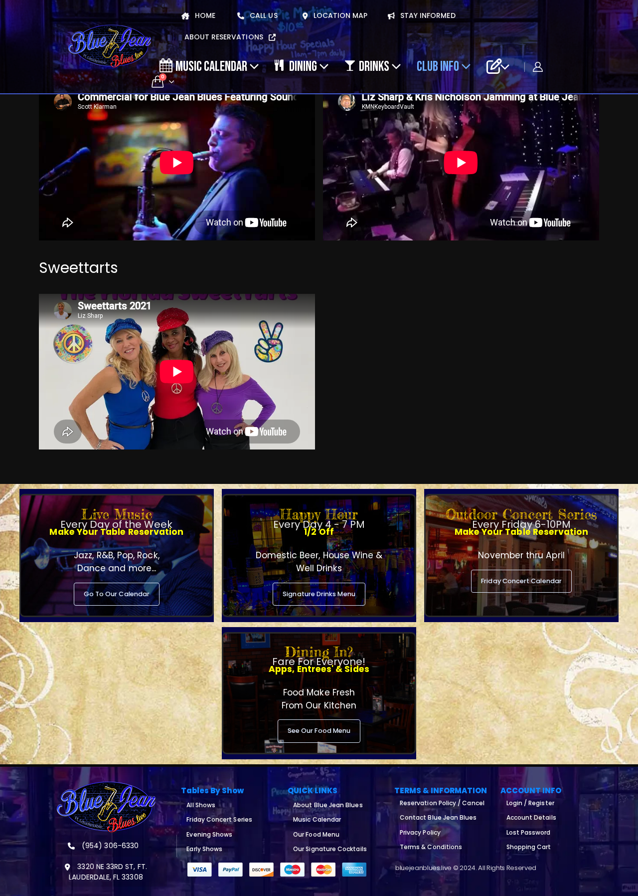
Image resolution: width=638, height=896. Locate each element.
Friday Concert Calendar (521, 581)
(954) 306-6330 (109, 846)
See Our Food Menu (319, 730)
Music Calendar (211, 66)
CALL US (263, 15)
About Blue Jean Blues (327, 805)
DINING (303, 66)
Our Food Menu (316, 834)
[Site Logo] (110, 46)
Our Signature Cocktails (330, 849)
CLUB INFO (438, 66)
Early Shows (204, 849)
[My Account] (538, 66)
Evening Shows (209, 834)
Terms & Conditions (431, 847)
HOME (204, 15)
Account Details (531, 817)
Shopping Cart (528, 847)
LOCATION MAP (340, 15)
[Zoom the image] (106, 787)
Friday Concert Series (219, 819)
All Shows (200, 805)
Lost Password (528, 832)
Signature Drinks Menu (319, 594)
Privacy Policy (420, 832)
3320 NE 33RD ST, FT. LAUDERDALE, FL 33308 (108, 872)
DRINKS (374, 66)
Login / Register (530, 803)
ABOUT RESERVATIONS (224, 37)
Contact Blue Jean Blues (438, 817)
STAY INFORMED (427, 15)
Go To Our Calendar (117, 594)
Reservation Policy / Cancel (442, 803)
